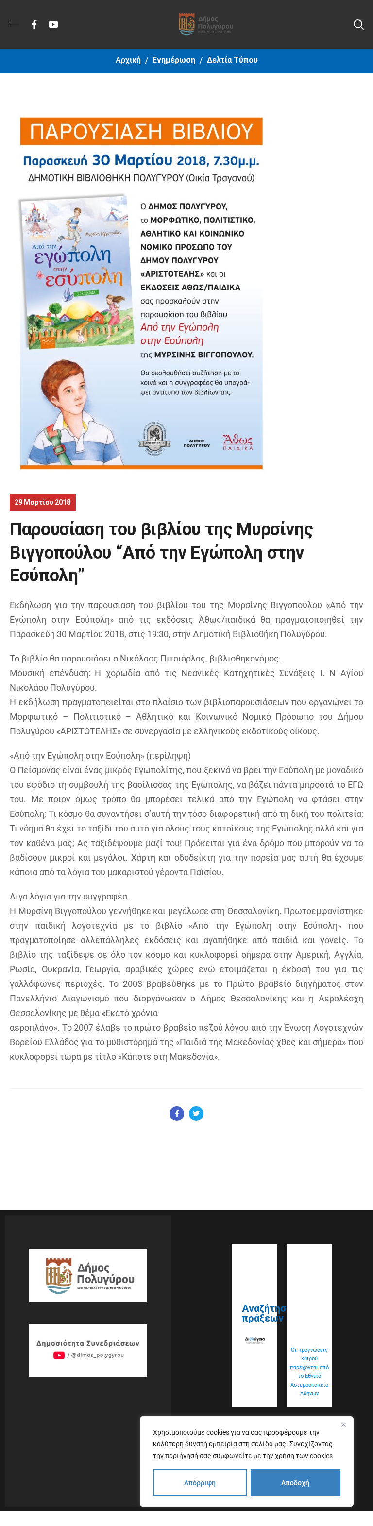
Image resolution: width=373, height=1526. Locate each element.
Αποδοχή (295, 1483)
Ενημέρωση (174, 60)
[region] (247, 1461)
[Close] (343, 1424)
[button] (358, 24)
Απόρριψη (200, 1483)
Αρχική (128, 60)
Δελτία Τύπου (232, 60)
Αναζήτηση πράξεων (267, 1313)
